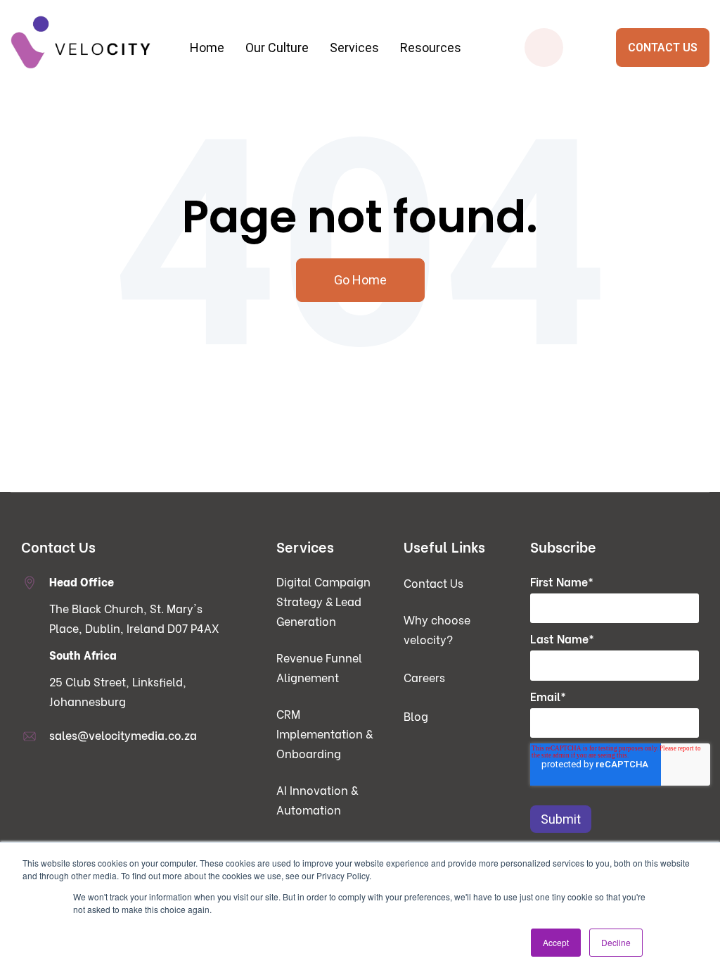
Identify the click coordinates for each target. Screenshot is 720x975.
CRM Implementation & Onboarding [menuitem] (132, 199)
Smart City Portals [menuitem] (577, 130)
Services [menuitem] (354, 47)
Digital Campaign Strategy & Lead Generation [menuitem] (131, 136)
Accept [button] (556, 942)
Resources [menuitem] (430, 47)
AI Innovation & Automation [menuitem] (317, 799)
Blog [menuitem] (416, 715)
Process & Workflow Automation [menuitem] (354, 130)
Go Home (360, 279)
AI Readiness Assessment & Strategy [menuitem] (354, 158)
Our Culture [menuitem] (277, 47)
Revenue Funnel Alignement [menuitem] (319, 667)
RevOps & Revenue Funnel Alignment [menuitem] (132, 171)
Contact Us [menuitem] (433, 582)
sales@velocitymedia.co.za (123, 734)
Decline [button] (616, 942)
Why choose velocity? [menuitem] (437, 629)
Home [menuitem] (207, 47)
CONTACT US (663, 47)
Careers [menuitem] (424, 677)
